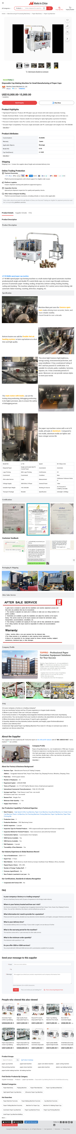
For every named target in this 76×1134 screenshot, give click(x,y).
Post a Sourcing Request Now (53, 990)
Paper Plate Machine (36, 1088)
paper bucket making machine (10, 1070)
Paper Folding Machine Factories (12, 1105)
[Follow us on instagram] (66, 1122)
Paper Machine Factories (10, 1101)
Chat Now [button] (57, 103)
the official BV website (44, 740)
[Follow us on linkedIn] (54, 1125)
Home (3, 13)
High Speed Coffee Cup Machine (24, 812)
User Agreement (48, 1129)
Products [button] (18, 8)
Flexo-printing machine (8, 1067)
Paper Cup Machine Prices (32, 1110)
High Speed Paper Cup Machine (12, 1092)
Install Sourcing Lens (11, 1125)
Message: (9, 974)
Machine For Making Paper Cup (52, 1105)
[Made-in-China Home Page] (38, 3)
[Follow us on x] (64, 1122)
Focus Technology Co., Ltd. (25, 1129)
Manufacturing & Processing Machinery (18, 13)
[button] (3, 3)
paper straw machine (26, 1067)
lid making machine (25, 1070)
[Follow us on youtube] (69, 1122)
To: (11, 969)
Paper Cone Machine (41, 812)
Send (15, 990)
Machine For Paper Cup (32, 1105)
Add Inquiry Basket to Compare (38, 72)
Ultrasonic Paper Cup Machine (34, 1092)
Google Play (17, 1122)
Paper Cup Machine (49, 13)
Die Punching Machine (32, 814)
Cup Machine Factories (50, 1101)
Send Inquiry (19, 103)
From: (10, 964)
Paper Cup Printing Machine (52, 1110)
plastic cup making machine (64, 1067)
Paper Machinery (37, 13)
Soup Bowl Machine (54, 812)
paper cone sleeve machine (45, 1064)
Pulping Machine (22, 1088)
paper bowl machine (26, 1064)
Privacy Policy (66, 1129)
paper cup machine (7, 1064)
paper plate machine (44, 1067)
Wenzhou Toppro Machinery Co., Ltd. (16, 86)
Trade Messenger (31, 1122)
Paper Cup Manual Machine (54, 1088)
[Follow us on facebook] (61, 1122)
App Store (6, 1122)
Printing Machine (45, 814)
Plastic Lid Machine (19, 814)
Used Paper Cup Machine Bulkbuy (13, 1114)
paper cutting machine (62, 1064)
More (3, 1118)
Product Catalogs (28, 1060)
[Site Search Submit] (49, 8)
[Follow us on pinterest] (72, 1122)
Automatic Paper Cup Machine (12, 1110)
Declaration (57, 1129)
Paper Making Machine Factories (31, 1101)
